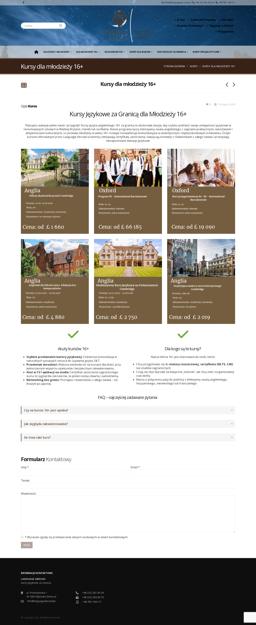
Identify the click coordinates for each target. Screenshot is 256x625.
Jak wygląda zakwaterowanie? (46, 424)
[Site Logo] (128, 25)
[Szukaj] (61, 26)
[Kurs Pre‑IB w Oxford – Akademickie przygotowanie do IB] (201, 191)
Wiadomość (28, 493)
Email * (135, 467)
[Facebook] (23, 2)
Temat (25, 480)
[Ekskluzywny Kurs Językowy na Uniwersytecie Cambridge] (128, 281)
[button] (24, 85)
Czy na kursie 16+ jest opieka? (46, 410)
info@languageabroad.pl (177, 2)
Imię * (25, 467)
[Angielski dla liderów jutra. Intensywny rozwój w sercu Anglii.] (55, 281)
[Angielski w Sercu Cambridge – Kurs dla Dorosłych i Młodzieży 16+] (55, 191)
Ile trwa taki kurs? (37, 437)
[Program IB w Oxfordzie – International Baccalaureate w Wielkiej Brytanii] (128, 191)
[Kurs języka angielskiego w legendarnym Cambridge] (201, 281)
